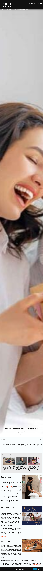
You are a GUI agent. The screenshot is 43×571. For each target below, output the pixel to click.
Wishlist (6, 9)
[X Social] (38, 3)
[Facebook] (27, 3)
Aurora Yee (22, 432)
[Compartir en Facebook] (40, 439)
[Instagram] (29, 3)
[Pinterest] (34, 3)
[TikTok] (36, 3)
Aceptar (34, 569)
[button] (40, 6)
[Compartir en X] (39, 439)
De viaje (9, 9)
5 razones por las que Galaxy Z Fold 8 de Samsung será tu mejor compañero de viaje (33, 468)
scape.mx (16, 503)
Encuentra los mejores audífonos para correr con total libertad (21, 468)
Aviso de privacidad (39, 569)
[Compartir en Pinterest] (41, 439)
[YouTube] (41, 3)
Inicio (3, 9)
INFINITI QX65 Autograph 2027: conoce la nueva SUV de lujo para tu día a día (9, 468)
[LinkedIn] (32, 3)
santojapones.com (37, 564)
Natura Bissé (9, 486)
